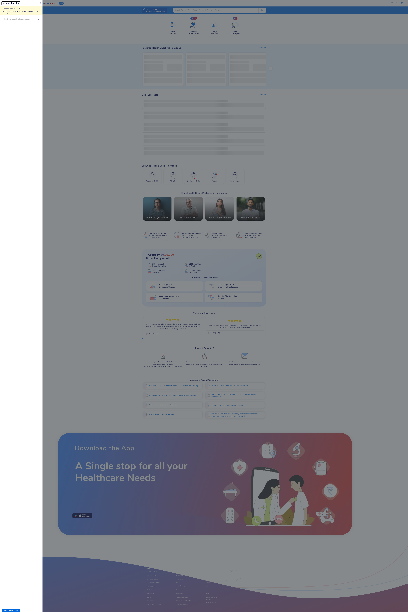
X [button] (38, 19)
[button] (11, 610)
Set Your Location (11, 3)
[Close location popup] (204, 306)
